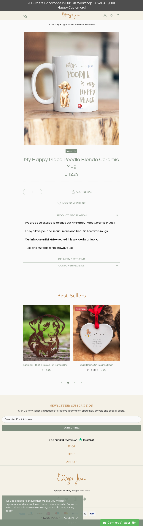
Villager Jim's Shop (71, 15)
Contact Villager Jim (121, 522)
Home (51, 24)
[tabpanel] (46, 342)
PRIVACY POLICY (50, 518)
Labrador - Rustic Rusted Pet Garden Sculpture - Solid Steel (46, 365)
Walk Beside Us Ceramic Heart (96, 365)
